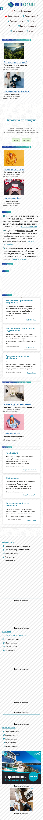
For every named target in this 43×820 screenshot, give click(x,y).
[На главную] (21, 4)
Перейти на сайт (29, 469)
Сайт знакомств (11, 739)
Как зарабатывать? (28, 26)
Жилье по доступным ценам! (17, 404)
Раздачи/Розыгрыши (22, 11)
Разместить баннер (21, 600)
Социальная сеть (11, 735)
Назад (16, 140)
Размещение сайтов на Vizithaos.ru (17, 504)
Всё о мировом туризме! (15, 62)
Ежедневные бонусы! (14, 198)
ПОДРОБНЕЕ (31, 320)
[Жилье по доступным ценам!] (21, 393)
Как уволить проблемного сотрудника (19, 301)
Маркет (32, 21)
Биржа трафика (16, 21)
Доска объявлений (12, 746)
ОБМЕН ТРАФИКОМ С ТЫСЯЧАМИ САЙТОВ (15, 40)
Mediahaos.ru (12, 477)
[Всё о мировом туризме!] (21, 51)
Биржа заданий (31, 16)
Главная (26, 140)
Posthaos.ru (12, 452)
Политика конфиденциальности (17, 550)
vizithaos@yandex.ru (13, 639)
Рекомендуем (10, 557)
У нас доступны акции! (14, 169)
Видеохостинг (10, 743)
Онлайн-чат (10, 650)
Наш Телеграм (11, 643)
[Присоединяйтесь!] (21, 422)
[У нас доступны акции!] (21, 158)
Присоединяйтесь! (12, 433)
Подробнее (31, 373)
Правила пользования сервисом (17, 546)
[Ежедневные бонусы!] (21, 187)
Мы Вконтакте (11, 647)
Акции (11, 26)
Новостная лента (11, 553)
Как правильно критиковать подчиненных (20, 329)
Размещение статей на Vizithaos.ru (17, 357)
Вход (30, 31)
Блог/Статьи (10, 561)
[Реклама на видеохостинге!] (21, 80)
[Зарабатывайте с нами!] (21, 783)
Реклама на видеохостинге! (17, 91)
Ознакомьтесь (13, 16)
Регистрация (17, 31)
